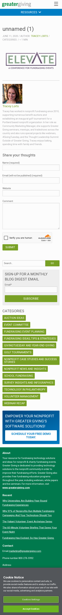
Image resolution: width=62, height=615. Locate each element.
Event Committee (16, 324)
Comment (7, 201)
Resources (30, 12)
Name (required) (11, 162)
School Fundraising (18, 375)
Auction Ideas (14, 317)
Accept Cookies (31, 609)
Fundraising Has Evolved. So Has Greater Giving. (28, 537)
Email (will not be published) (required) (22, 175)
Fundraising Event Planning (24, 331)
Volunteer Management (21, 396)
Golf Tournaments (17, 352)
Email (8, 284)
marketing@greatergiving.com (25, 551)
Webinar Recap (14, 403)
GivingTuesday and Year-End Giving (29, 345)
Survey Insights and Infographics (28, 382)
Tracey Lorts (39, 36)
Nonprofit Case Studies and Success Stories (30, 360)
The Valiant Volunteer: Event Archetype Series (27, 521)
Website (6, 188)
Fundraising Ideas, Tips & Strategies (30, 338)
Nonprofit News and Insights (25, 368)
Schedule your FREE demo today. (31, 435)
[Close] (58, 572)
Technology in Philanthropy (24, 389)
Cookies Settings (31, 599)
